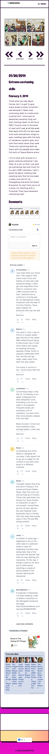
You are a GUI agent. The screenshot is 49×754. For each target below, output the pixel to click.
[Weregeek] (14, 4)
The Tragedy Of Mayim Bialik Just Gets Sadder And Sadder (15, 675)
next (31, 59)
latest (40, 59)
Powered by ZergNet (36, 693)
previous (20, 59)
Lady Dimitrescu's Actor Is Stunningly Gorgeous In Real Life (21, 675)
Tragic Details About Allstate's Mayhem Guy (27, 670)
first (9, 59)
